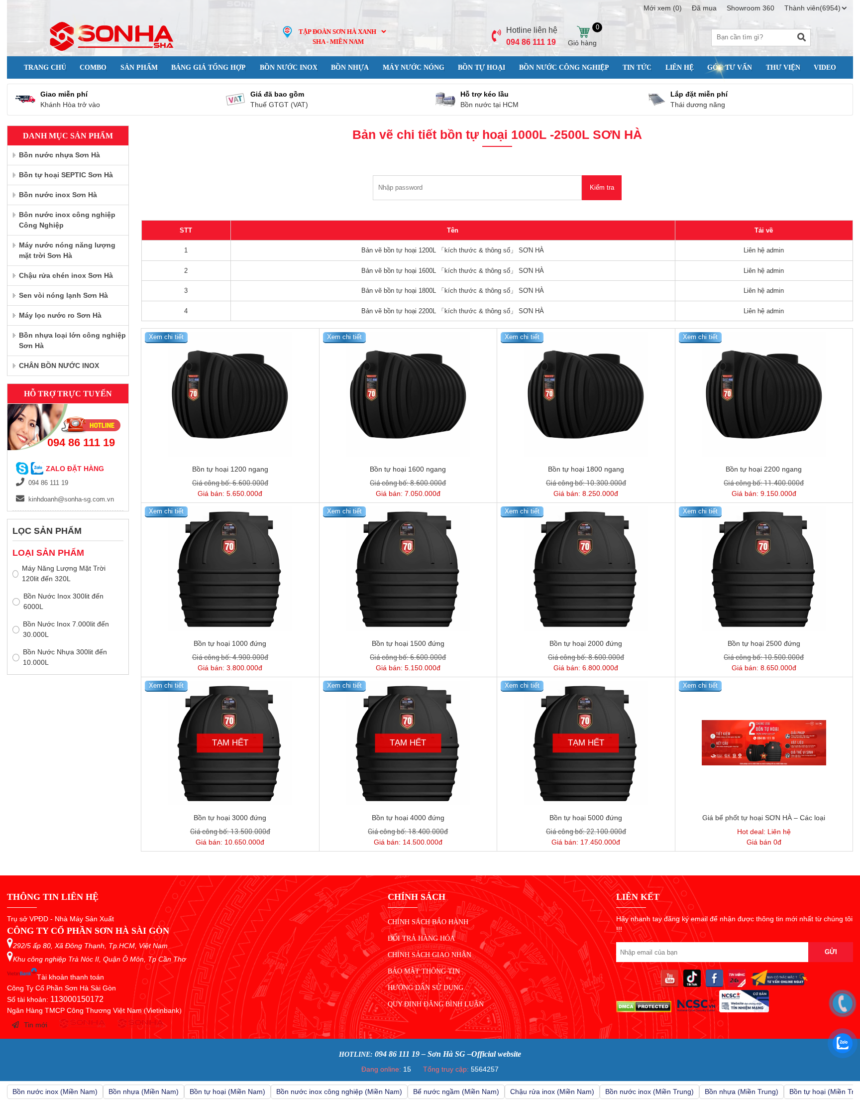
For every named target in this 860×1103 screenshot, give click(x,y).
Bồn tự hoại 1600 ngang (408, 469)
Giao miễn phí (64, 94)
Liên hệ (679, 67)
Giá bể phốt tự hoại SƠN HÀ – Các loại (763, 818)
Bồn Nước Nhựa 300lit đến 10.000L (65, 657)
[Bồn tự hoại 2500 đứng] (764, 568)
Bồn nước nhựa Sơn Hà (59, 155)
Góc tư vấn (729, 67)
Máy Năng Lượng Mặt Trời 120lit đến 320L (64, 573)
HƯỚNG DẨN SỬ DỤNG (425, 987)
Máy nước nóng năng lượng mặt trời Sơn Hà (67, 250)
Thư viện (783, 67)
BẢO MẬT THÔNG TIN (424, 971)
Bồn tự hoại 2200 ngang (764, 469)
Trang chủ (45, 67)
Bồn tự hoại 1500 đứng (408, 643)
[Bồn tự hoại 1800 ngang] (586, 394)
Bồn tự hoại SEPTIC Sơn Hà (66, 175)
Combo (93, 67)
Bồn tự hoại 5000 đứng (585, 818)
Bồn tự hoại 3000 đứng (230, 818)
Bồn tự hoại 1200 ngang (230, 469)
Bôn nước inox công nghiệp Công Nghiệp (67, 220)
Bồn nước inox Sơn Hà (58, 195)
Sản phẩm (139, 67)
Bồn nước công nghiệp (564, 67)
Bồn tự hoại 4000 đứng (408, 818)
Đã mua (704, 8)
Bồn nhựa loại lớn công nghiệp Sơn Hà (72, 340)
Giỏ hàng (582, 32)
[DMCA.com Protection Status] (643, 1010)
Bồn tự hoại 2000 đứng (585, 643)
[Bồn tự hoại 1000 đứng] (230, 568)
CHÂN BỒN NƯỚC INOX (59, 365)
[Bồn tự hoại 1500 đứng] (408, 568)
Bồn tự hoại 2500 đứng (764, 643)
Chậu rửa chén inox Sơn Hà (66, 275)
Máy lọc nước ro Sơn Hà (60, 315)
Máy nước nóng (413, 67)
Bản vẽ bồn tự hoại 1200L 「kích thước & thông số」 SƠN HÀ (452, 250)
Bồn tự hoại (481, 67)
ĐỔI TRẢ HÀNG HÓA (421, 938)
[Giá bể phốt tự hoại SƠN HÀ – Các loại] (764, 743)
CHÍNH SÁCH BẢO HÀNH (428, 922)
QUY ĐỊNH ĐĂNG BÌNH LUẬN (436, 1004)
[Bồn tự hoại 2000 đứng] (586, 568)
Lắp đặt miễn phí (699, 94)
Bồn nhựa (350, 67)
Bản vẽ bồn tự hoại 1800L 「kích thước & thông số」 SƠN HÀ (452, 290)
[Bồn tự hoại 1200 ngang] (230, 394)
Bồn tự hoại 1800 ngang (586, 469)
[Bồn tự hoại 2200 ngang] (764, 394)
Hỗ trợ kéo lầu (484, 94)
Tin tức (637, 67)
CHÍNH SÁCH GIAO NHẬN (429, 955)
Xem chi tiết (166, 337)
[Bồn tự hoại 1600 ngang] (408, 394)
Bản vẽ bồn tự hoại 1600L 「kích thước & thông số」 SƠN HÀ (452, 270)
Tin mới (35, 1025)
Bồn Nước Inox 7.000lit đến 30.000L (66, 629)
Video (825, 67)
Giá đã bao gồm (277, 94)
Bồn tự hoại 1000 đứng (230, 643)
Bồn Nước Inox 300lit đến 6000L (63, 601)
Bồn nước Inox (289, 67)
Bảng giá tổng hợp (208, 67)
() (663, 8)
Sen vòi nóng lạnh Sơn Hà (63, 295)
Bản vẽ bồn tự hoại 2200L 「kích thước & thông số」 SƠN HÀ (452, 311)
